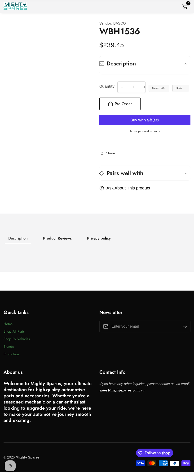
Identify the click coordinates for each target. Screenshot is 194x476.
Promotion (11, 354)
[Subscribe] (185, 326)
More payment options (145, 131)
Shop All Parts (14, 331)
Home (8, 323)
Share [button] (110, 153)
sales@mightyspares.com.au (121, 390)
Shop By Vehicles (17, 339)
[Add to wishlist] (100, 142)
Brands (9, 346)
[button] (144, 173)
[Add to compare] (104, 142)
